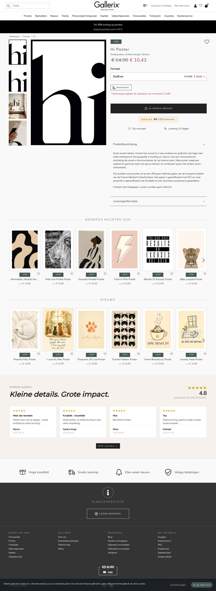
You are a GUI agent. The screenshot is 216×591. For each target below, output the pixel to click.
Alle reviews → (108, 446)
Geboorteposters (120, 16)
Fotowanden (139, 16)
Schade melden (165, 556)
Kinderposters (117, 54)
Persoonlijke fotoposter (84, 16)
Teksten (145, 54)
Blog (110, 537)
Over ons (62, 537)
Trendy (65, 16)
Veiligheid (112, 552)
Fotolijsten (155, 16)
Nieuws (54, 16)
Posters (28, 16)
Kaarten (104, 16)
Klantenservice (184, 16)
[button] (8, 6)
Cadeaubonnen (110, 513)
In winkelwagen (160, 108)
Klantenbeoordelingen (68, 541)
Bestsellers (41, 16)
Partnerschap (64, 544)
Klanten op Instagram (117, 541)
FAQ (160, 544)
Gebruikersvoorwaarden (119, 548)
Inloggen (162, 537)
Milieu (61, 548)
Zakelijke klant (164, 552)
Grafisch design (132, 54)
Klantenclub (163, 548)
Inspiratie (169, 16)
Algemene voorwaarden (119, 544)
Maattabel (122, 87)
